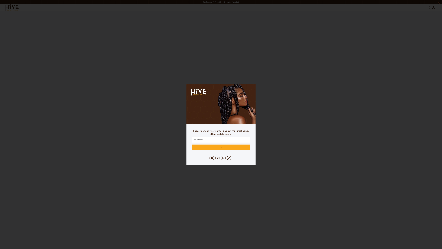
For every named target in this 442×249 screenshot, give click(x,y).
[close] (439, 3)
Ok (221, 147)
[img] (211, 158)
